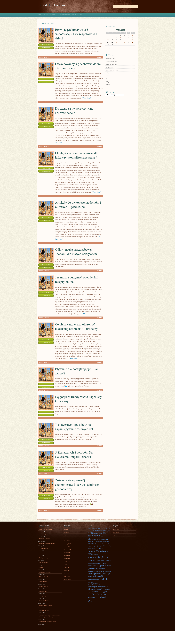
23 (116, 42)
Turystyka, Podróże (52, 5)
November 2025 (67, 552)
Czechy (40, 553)
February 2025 (67, 579)
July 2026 (66, 529)
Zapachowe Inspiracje (44, 610)
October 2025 (67, 555)
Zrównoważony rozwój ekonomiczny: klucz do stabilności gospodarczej (77, 484)
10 (120, 37)
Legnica (41, 567)
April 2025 (66, 573)
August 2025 (67, 561)
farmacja (100, 544)
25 (124, 42)
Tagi (81, 15)
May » (110, 49)
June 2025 (66, 567)
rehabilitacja (106, 574)
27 (132, 42)
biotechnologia (98, 533)
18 (124, 40)
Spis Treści (53, 15)
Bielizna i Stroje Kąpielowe (45, 605)
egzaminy (92, 544)
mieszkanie (95, 554)
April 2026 (66, 538)
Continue (99, 57)
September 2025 (67, 558)
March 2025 (67, 576)
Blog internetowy (64, 15)
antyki (91, 528)
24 (120, 42)
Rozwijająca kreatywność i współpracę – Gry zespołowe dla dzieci (76, 33)
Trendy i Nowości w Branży (45, 529)
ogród (108, 560)
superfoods (94, 579)
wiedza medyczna (96, 589)
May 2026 (66, 535)
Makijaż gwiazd (42, 591)
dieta (90, 542)
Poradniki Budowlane (44, 548)
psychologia (92, 571)
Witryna (108, 73)
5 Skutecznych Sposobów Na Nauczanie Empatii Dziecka (74, 454)
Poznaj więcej (109, 67)
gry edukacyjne (105, 546)
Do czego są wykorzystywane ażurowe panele (74, 110)
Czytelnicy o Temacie (44, 600)
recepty (96, 573)
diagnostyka (105, 539)
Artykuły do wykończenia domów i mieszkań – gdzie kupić (78, 204)
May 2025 (66, 570)
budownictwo (96, 535)
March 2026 (67, 541)
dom (96, 541)
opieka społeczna (94, 563)
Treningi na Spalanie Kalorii (45, 596)
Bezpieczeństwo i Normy (45, 572)
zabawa (97, 591)
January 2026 (67, 547)
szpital (97, 583)
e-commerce (103, 541)
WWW (108, 76)
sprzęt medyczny (95, 576)
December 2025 (67, 549)
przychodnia (99, 568)
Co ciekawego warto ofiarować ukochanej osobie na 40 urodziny (76, 326)
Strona (107, 79)
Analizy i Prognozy (43, 534)
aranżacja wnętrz (105, 528)
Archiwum (75, 15)
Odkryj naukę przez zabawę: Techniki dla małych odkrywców (76, 251)
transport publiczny (99, 586)
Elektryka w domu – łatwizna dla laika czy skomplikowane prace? (76, 155)
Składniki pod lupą (43, 586)
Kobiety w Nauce (43, 581)
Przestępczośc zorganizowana (46, 557)
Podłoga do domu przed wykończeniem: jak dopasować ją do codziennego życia (49, 616)
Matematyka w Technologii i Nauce (47, 621)
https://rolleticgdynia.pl (111, 61)
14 (108, 40)
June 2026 (66, 532)
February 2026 (67, 544)
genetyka (95, 546)
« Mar (106, 49)
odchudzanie (101, 560)
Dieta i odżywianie (43, 562)
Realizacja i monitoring (44, 538)
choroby (94, 538)
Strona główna (43, 15)
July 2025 (66, 564)
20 (132, 40)
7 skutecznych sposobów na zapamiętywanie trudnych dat (74, 426)
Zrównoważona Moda (44, 577)
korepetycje (92, 548)
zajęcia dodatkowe (97, 592)
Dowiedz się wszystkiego (112, 70)
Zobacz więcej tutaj (110, 58)
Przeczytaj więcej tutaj (111, 64)
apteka (97, 528)
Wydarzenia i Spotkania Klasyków (47, 543)
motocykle (97, 557)
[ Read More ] (86, 98)
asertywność (92, 531)
